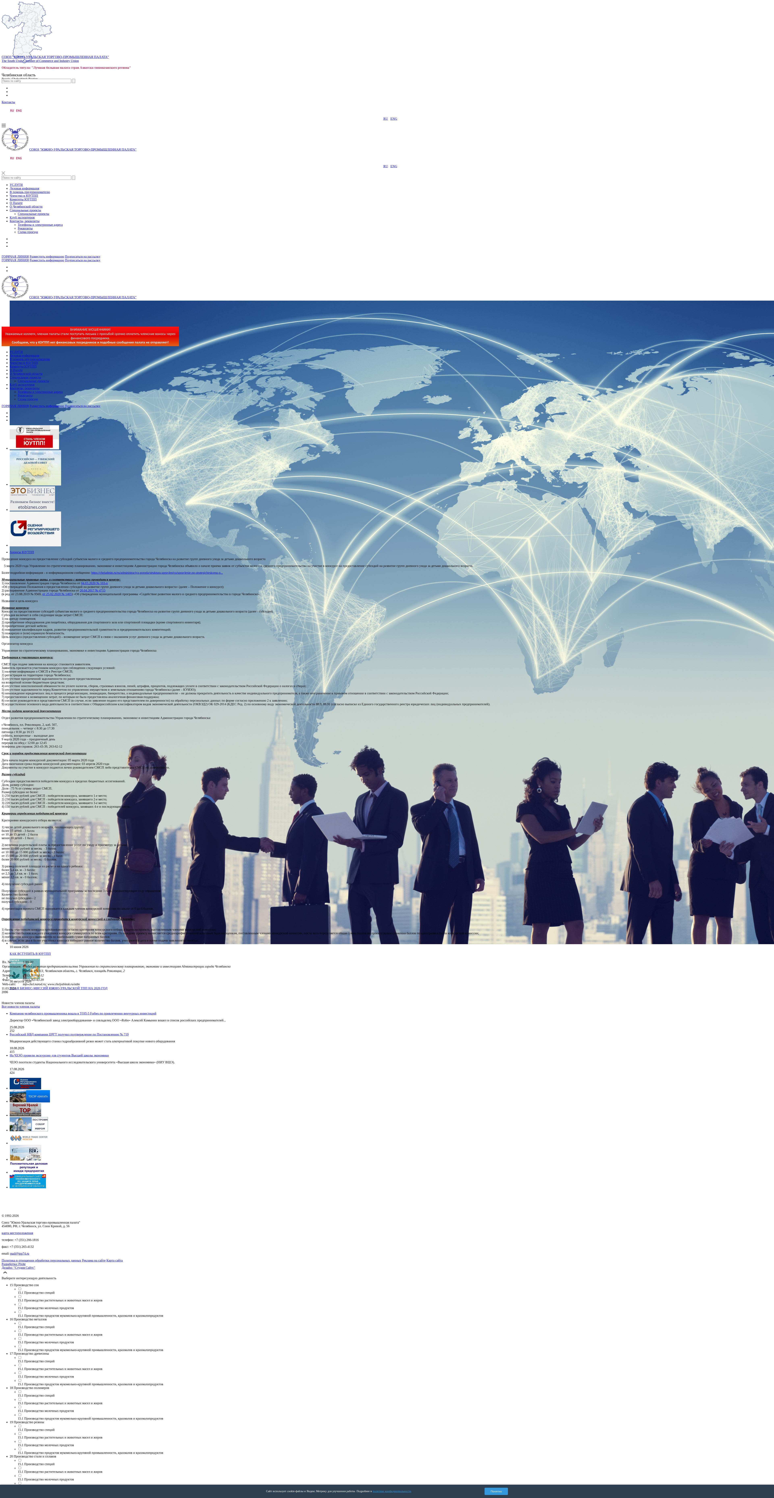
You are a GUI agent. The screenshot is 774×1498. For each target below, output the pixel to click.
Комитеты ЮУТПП (23, 199)
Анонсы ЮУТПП (22, 552)
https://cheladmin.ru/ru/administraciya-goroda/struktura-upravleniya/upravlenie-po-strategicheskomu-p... (157, 572)
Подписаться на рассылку (82, 256)
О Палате (16, 203)
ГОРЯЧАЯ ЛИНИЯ (15, 256)
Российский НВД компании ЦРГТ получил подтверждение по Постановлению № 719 (69, 1034)
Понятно (496, 1491)
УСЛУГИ (16, 184)
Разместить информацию (47, 256)
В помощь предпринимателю (30, 192)
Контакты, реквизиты (25, 221)
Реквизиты (25, 228)
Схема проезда (28, 232)
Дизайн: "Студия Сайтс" (18, 1267)
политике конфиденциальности (392, 1491)
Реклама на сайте (94, 1260)
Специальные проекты (25, 210)
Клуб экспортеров (22, 217)
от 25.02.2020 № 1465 (57, 594)
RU (385, 118)
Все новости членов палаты (21, 1006)
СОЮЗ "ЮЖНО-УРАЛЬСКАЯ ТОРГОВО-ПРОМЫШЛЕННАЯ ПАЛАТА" (55, 57)
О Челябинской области (26, 206)
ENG (393, 118)
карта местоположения (17, 1233)
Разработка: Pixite (14, 1264)
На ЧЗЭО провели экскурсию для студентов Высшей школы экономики (59, 1055)
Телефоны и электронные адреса (40, 224)
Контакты (8, 102)
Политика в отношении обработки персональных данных (41, 1260)
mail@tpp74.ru (19, 1253)
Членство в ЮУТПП (24, 195)
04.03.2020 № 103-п (94, 583)
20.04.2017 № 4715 (92, 590)
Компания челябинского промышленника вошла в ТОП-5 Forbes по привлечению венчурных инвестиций (83, 1013)
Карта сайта (114, 1260)
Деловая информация (24, 188)
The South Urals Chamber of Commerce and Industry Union (40, 61)
